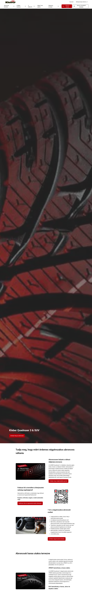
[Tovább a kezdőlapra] (10, 2)
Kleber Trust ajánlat (40, 6)
